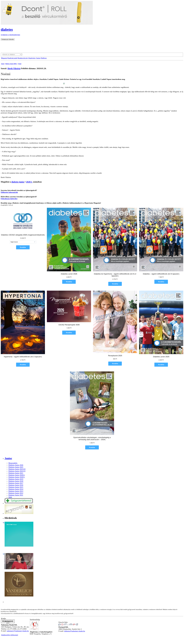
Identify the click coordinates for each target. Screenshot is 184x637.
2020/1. (29, 182)
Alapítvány (32, 58)
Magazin (4, 58)
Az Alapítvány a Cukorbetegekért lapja (10, 34)
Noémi (19, 63)
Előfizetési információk (9, 192)
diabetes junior (17, 182)
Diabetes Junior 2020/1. (11, 63)
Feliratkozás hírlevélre (9, 199)
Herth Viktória (14, 68)
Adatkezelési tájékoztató (9, 635)
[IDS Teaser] (19, 569)
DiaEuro (44, 58)
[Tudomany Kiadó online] (7, 623)
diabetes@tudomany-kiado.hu (74, 631)
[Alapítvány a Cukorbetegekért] (34, 630)
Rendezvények (23, 58)
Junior (38, 58)
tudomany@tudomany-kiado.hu (18, 631)
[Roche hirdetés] (19, 546)
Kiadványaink (12, 58)
